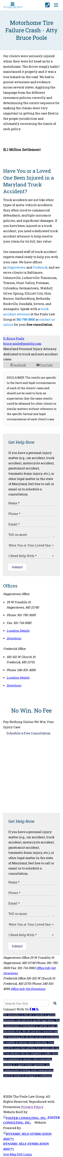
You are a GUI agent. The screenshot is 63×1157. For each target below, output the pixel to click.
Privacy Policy (32, 1107)
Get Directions (35, 989)
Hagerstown (16, 267)
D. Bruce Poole (13, 338)
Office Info (43, 968)
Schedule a (29, 733)
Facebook (19, 365)
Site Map (9, 1154)
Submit (17, 567)
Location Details (18, 631)
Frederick (40, 267)
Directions (14, 638)
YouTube (46, 365)
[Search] (55, 1003)
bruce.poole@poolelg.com (22, 344)
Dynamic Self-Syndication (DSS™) (26, 1146)
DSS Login (24, 1154)
